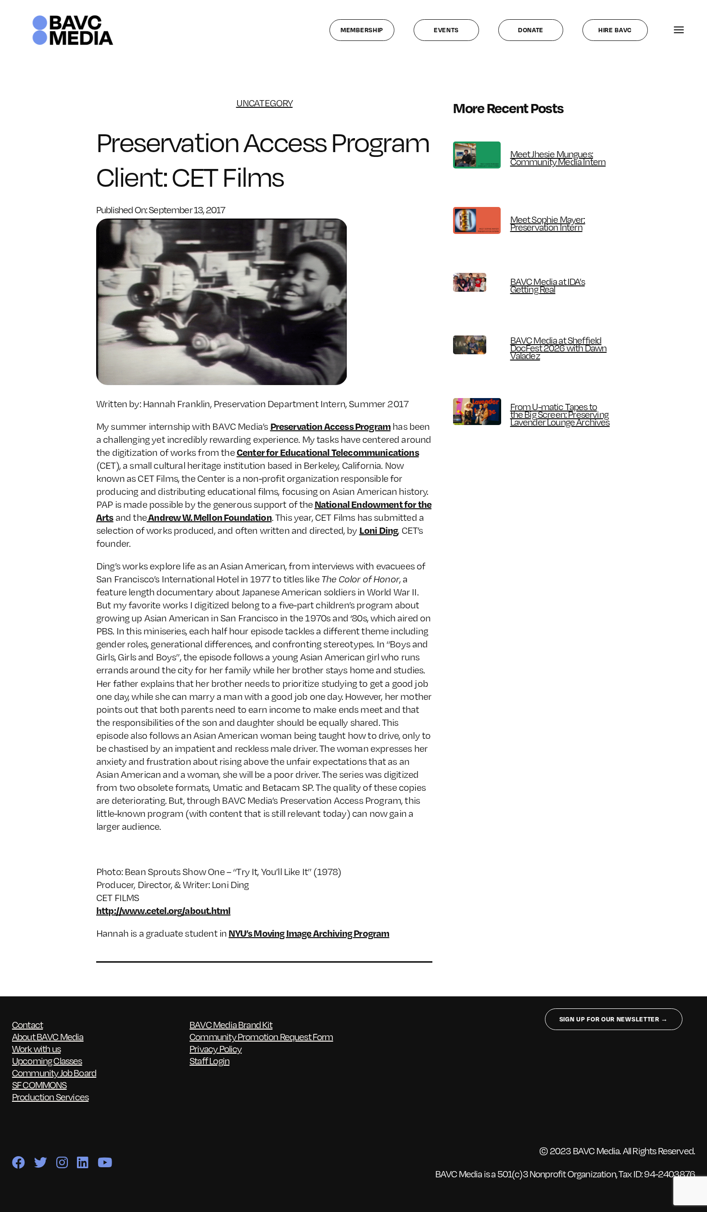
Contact (27, 1024)
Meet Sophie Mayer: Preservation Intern (547, 223)
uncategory (264, 103)
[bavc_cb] (72, 17)
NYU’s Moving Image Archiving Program (308, 933)
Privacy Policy (215, 1048)
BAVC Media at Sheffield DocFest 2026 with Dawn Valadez (558, 347)
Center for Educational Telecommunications (328, 452)
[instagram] (61, 1162)
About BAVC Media (48, 1036)
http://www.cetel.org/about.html (163, 910)
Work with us (36, 1048)
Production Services (50, 1096)
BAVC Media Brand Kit (230, 1024)
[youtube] (105, 1162)
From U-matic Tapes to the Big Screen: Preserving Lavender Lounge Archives (560, 414)
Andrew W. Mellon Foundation (209, 517)
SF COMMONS (39, 1084)
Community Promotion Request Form (261, 1036)
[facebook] (18, 1162)
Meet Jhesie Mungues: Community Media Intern (558, 157)
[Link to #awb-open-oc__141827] (678, 30)
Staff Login (209, 1060)
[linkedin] (82, 1162)
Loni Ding (378, 530)
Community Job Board (54, 1072)
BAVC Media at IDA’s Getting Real (547, 285)
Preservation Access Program (330, 426)
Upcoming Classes (47, 1060)
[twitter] (40, 1162)
